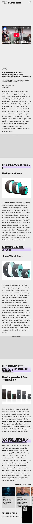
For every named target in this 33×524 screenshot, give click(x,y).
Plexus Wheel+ (10, 203)
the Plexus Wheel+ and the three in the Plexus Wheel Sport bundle (16, 421)
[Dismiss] (30, 507)
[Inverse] (14, 3)
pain (15, 94)
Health (5, 517)
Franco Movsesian (9, 85)
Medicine (16, 517)
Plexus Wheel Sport (11, 285)
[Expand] (24, 507)
